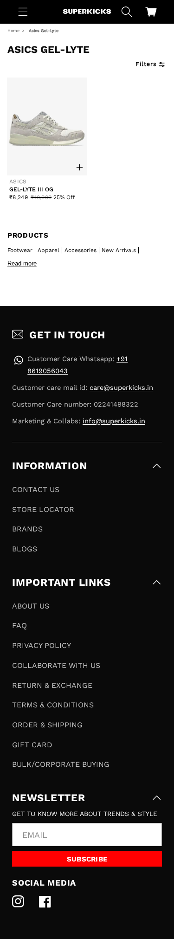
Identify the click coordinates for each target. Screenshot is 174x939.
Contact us (35, 489)
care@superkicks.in (121, 387)
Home (13, 30)
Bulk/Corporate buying (61, 764)
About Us (30, 606)
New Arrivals (119, 250)
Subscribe (87, 859)
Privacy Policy (41, 645)
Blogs (24, 548)
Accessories (80, 250)
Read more (22, 263)
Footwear (19, 250)
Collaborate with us (56, 665)
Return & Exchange (52, 685)
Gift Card (32, 744)
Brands (27, 529)
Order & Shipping (47, 724)
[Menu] (23, 11)
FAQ (19, 625)
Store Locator (43, 509)
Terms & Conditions (53, 704)
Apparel (48, 250)
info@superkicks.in (114, 421)
